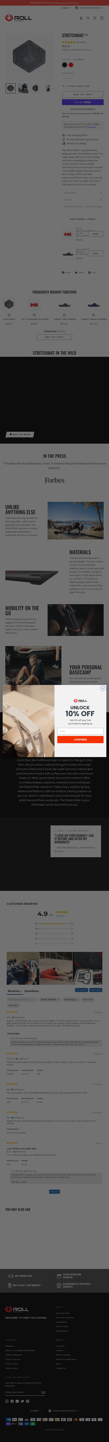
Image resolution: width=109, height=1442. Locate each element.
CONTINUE (80, 739)
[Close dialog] (103, 688)
